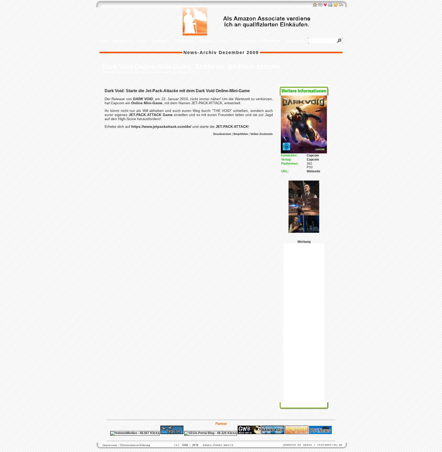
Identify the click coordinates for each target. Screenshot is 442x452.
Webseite (313, 171)
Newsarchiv (123, 41)
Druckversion (222, 133)
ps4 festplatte (196, 437)
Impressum (295, 41)
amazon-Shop (244, 41)
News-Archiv (200, 52)
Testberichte (184, 41)
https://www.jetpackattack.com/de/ (161, 126)
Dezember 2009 (239, 52)
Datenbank (160, 41)
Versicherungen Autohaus (237, 437)
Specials (206, 41)
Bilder (142, 41)
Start (104, 41)
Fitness (212, 437)
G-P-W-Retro (270, 41)
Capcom (313, 155)
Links (223, 41)
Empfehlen (241, 133)
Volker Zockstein (261, 133)
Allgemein (109, 72)
